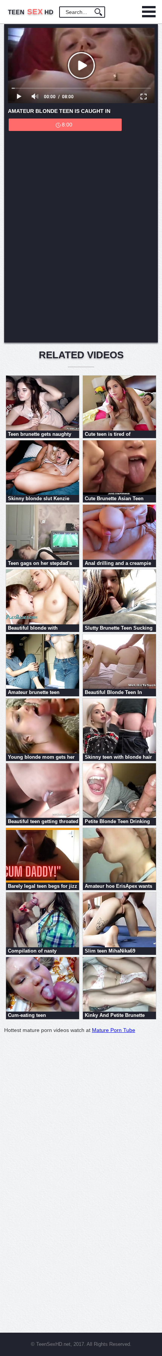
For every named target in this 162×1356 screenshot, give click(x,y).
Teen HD (30, 12)
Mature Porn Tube (113, 1030)
